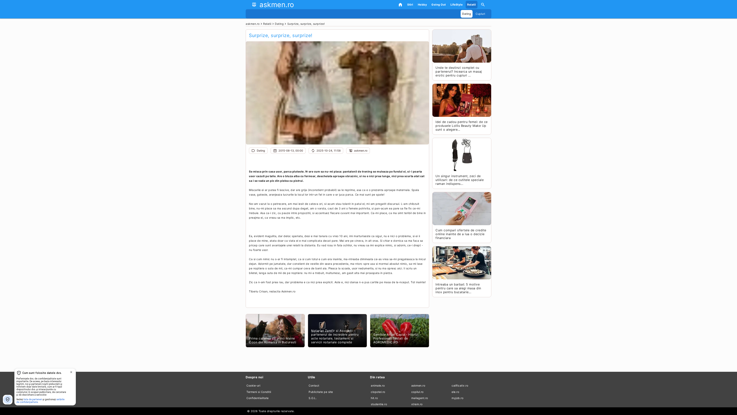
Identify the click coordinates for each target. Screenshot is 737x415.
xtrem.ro (417, 404)
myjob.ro (457, 398)
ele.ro (455, 391)
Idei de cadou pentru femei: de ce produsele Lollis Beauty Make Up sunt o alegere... (461, 125)
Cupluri (480, 13)
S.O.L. (313, 398)
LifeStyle (456, 4)
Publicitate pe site (321, 391)
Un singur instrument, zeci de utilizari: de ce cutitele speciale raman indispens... (459, 180)
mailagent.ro (419, 398)
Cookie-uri (253, 385)
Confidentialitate (257, 398)
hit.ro (374, 398)
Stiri (410, 4)
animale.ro (378, 385)
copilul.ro (417, 391)
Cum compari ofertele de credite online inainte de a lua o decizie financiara (460, 234)
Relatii (471, 4)
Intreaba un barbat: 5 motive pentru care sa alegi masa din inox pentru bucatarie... (458, 288)
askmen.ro (418, 385)
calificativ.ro (460, 385)
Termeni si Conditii (258, 391)
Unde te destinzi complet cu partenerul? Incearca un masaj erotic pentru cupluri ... (458, 71)
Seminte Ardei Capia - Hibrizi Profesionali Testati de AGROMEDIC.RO (396, 338)
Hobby (422, 4)
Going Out (438, 4)
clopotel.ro (378, 391)
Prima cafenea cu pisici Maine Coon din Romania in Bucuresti (272, 340)
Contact (314, 385)
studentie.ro (379, 404)
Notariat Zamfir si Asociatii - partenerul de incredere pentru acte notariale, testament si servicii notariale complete (335, 336)
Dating (466, 13)
